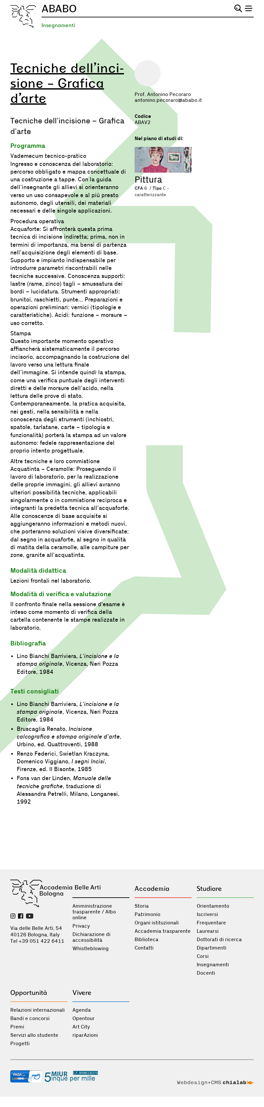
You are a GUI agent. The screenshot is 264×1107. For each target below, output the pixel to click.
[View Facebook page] (20, 916)
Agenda (81, 1010)
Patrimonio (147, 914)
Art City (81, 1027)
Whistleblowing (90, 948)
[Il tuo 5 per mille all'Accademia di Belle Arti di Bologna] (71, 1077)
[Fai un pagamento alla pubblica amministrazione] (26, 1077)
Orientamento (213, 906)
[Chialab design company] (215, 1083)
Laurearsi (208, 931)
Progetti (20, 1043)
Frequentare (211, 923)
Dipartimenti (211, 948)
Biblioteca (146, 939)
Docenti (206, 973)
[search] (238, 8)
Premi (17, 1027)
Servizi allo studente (34, 1035)
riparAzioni (85, 1035)
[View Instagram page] (12, 916)
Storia (142, 906)
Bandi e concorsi (30, 1018)
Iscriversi (207, 914)
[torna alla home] (23, 16)
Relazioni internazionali (37, 1010)
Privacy (81, 926)
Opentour (83, 1018)
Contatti (144, 948)
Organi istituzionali (157, 923)
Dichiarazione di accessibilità (91, 937)
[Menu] (248, 8)
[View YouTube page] (29, 916)
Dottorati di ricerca (219, 939)
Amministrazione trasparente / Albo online (94, 912)
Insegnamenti (58, 25)
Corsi (203, 956)
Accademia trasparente (163, 931)
